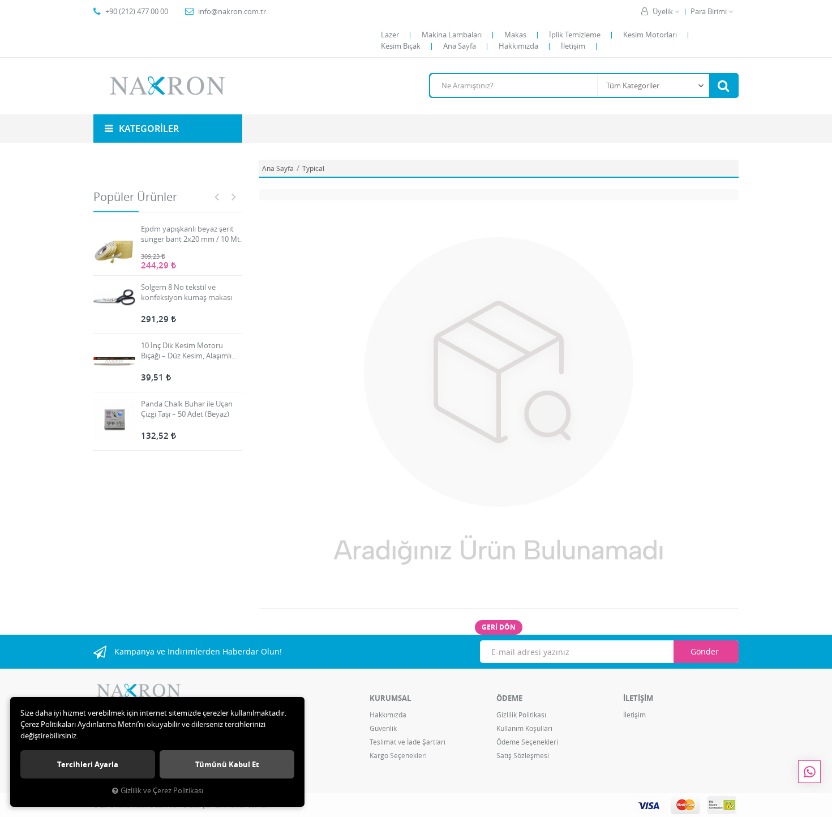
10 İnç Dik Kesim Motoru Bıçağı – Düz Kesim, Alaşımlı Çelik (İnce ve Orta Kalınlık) (186, 350)
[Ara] (723, 85)
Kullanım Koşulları (524, 728)
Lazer (390, 34)
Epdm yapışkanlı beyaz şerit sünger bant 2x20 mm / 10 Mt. (191, 234)
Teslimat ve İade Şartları (407, 741)
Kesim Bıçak (401, 46)
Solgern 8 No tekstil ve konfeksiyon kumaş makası (186, 292)
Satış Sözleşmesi (522, 755)
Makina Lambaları (452, 34)
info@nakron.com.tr (232, 11)
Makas (515, 34)
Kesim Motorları (650, 34)
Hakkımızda (518, 46)
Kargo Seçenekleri (398, 755)
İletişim (573, 46)
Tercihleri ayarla (87, 764)
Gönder (705, 651)
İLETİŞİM (638, 698)
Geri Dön (499, 627)
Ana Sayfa (459, 46)
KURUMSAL (390, 698)
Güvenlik (383, 728)
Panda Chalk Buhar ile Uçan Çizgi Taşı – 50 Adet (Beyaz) (187, 409)
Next (233, 196)
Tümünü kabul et (227, 764)
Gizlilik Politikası (521, 714)
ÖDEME (509, 698)
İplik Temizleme (575, 34)
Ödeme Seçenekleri (527, 741)
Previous (216, 196)
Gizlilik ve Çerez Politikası (162, 790)
